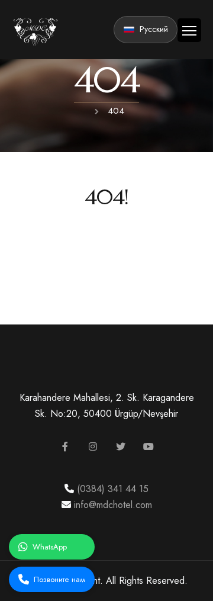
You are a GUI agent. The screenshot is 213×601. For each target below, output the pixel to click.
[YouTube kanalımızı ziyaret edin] (148, 447)
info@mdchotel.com (111, 505)
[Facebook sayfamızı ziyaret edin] (65, 447)
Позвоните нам (59, 579)
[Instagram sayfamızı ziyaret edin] (92, 447)
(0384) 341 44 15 (111, 489)
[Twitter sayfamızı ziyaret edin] (120, 447)
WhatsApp (50, 546)
